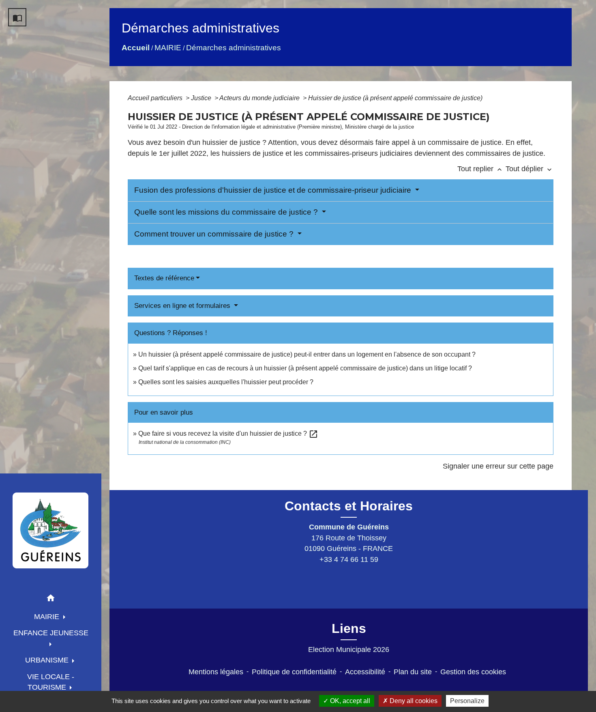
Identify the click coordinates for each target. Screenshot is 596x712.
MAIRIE (167, 47)
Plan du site (413, 672)
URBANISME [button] (48, 660)
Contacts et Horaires (349, 506)
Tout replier (480, 169)
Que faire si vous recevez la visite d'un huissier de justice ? (228, 433)
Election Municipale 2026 (348, 649)
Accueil (136, 47)
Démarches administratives (233, 47)
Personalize (467, 700)
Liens (349, 628)
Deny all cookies (412, 700)
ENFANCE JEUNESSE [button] (50, 633)
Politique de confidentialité (294, 672)
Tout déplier (529, 169)
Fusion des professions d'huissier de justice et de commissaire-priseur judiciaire (273, 190)
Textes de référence (164, 278)
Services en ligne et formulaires (183, 306)
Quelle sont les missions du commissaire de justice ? (227, 212)
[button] (50, 599)
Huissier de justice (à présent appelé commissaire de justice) (395, 98)
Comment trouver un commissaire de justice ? (215, 234)
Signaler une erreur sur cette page (498, 466)
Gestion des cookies (473, 672)
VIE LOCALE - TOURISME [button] (50, 682)
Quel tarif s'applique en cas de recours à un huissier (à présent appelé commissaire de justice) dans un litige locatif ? (305, 368)
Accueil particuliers (156, 98)
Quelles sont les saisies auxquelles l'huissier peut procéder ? (225, 382)
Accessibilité (365, 672)
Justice (202, 98)
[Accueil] (50, 530)
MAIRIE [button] (47, 617)
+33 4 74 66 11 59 (348, 559)
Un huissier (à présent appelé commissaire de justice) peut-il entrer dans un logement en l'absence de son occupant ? (307, 354)
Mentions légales (216, 672)
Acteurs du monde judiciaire (260, 98)
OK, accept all (349, 700)
